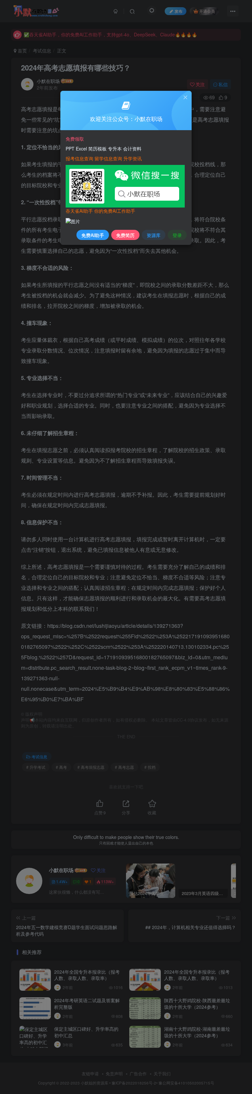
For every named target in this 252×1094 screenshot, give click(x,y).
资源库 (153, 235)
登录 (177, 235)
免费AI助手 (92, 235)
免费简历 (125, 235)
